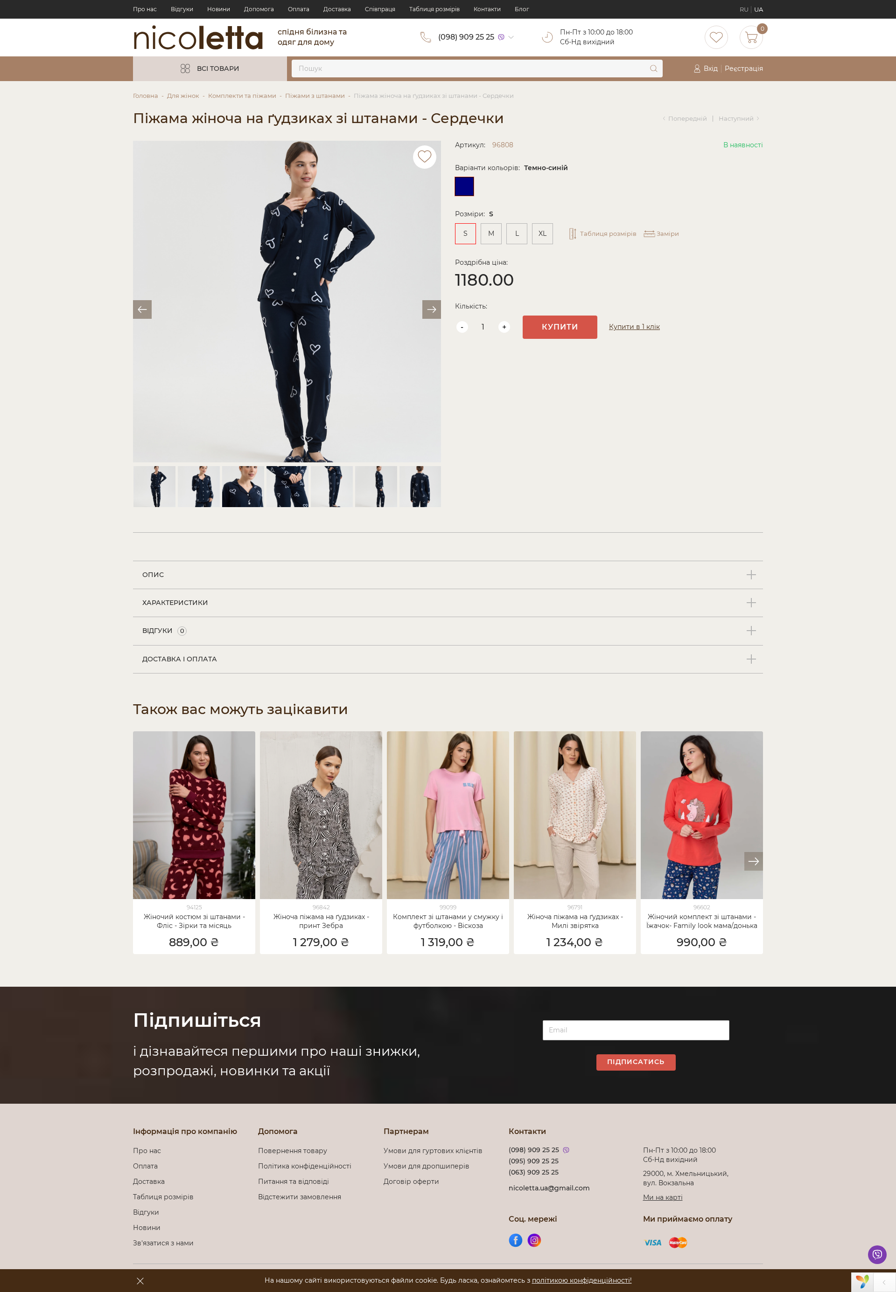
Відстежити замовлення (299, 1197)
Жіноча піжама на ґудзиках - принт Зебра (321, 921)
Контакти (487, 9)
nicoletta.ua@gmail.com (549, 1188)
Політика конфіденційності (306, 1166)
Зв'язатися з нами (163, 1243)
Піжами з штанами (315, 95)
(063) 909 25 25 (534, 1172)
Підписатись (636, 1062)
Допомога (259, 9)
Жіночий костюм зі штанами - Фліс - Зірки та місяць (194, 921)
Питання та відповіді (293, 1181)
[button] (753, 861)
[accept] (140, 1281)
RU (744, 9)
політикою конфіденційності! (582, 1280)
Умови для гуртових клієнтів (433, 1151)
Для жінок (183, 95)
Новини (218, 9)
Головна (145, 95)
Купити (560, 327)
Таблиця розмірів (434, 9)
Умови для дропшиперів (426, 1166)
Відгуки (182, 9)
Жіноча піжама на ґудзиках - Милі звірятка (575, 921)
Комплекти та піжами (242, 95)
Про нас (145, 9)
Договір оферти (411, 1181)
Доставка (337, 9)
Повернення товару (292, 1151)
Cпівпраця (380, 9)
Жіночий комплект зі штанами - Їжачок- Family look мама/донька (701, 921)
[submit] (654, 68)
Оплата (298, 9)
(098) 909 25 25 (466, 37)
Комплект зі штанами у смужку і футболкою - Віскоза (448, 921)
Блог (522, 9)
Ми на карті (663, 1197)
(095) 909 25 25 (534, 1161)
